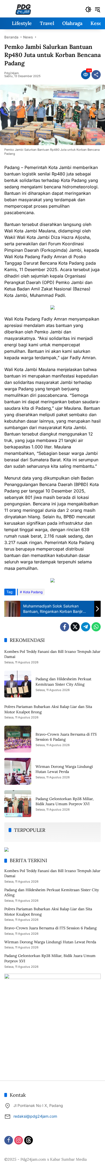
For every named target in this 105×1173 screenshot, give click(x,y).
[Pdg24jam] (23, 9)
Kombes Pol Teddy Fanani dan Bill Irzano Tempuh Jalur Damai (52, 873)
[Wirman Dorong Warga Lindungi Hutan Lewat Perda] (17, 771)
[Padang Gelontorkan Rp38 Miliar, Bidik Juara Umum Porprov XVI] (17, 803)
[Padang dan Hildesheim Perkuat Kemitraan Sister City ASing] (17, 684)
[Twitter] (75, 626)
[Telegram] (85, 626)
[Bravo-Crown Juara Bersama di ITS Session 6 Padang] (17, 739)
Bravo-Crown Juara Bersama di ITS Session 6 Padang (50, 928)
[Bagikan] (96, 74)
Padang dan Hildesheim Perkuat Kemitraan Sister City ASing (63, 682)
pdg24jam (11, 73)
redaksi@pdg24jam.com (35, 1116)
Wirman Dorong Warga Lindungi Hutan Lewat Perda (64, 769)
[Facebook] (64, 626)
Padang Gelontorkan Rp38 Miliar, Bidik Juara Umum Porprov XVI (65, 801)
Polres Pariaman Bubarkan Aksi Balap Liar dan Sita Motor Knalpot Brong (48, 911)
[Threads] (28, 1140)
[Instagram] (18, 1140)
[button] (88, 9)
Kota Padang (33, 592)
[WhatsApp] (96, 626)
